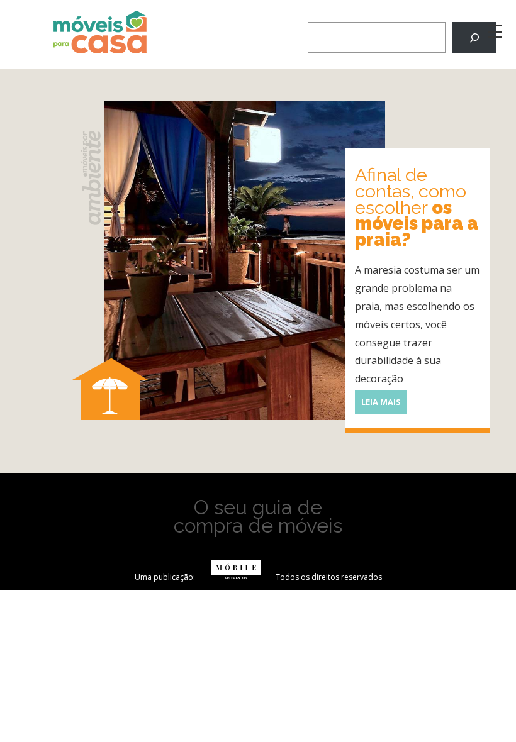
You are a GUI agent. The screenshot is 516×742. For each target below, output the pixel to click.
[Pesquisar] (474, 37)
